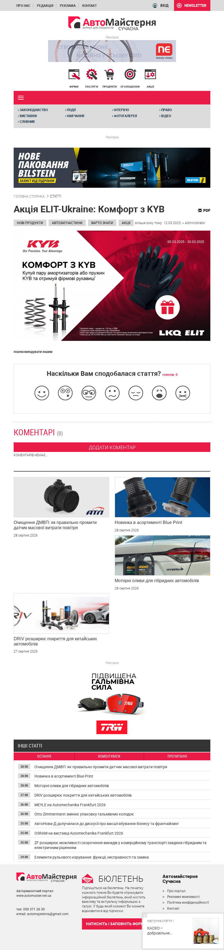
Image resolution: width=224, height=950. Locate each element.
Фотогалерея (124, 116)
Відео (165, 116)
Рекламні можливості (183, 897)
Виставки (27, 116)
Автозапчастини (67, 223)
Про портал (176, 891)
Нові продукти (30, 223)
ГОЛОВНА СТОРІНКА (29, 196)
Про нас (23, 5)
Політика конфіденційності (188, 902)
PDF (206, 210)
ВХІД (164, 5)
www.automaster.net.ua (33, 895)
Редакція (45, 5)
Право (165, 110)
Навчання (74, 116)
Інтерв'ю (120, 110)
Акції (126, 223)
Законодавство (33, 110)
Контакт (89, 5)
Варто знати (102, 223)
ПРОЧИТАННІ (177, 756)
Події (70, 110)
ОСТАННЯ (44, 756)
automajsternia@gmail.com (48, 914)
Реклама (68, 5)
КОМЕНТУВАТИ (109, 756)
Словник (26, 121)
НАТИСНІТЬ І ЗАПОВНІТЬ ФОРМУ (116, 923)
